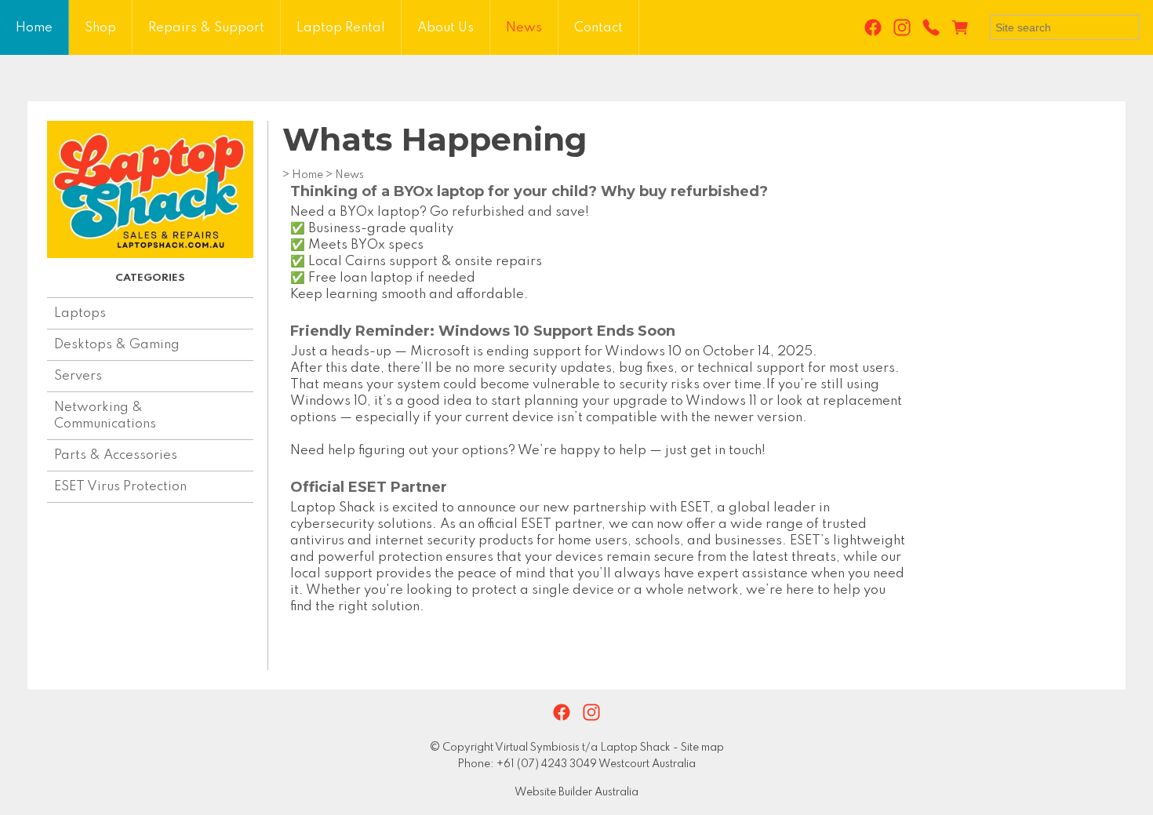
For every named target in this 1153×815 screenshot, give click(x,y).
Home (34, 28)
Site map (702, 747)
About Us (445, 28)
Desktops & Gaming (117, 344)
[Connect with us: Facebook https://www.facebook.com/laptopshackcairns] (873, 28)
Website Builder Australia (576, 792)
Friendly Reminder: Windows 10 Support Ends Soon (482, 331)
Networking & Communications (105, 416)
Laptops (80, 313)
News (524, 28)
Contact (598, 28)
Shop (100, 28)
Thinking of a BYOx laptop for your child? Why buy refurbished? (529, 191)
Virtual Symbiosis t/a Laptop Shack (583, 747)
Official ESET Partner (368, 487)
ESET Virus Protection (120, 486)
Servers (78, 376)
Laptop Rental (340, 28)
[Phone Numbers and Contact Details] (931, 28)
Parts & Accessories (115, 455)
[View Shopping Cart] (963, 28)
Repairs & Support (206, 28)
